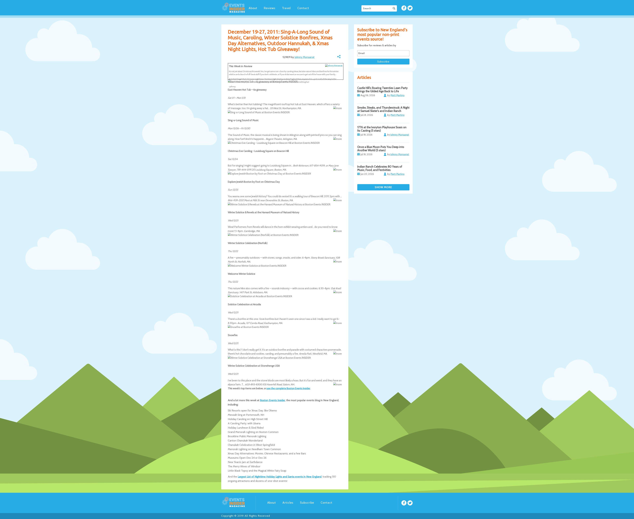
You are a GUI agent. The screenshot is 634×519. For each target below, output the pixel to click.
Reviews (269, 8)
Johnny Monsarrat (305, 57)
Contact (303, 8)
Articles (287, 502)
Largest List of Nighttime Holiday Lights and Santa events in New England (279, 476)
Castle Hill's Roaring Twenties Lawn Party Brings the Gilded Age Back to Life (382, 89)
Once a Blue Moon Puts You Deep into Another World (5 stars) (380, 148)
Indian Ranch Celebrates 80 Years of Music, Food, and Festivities (379, 168)
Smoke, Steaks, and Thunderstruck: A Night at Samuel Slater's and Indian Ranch (383, 109)
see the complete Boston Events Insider (288, 388)
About (253, 8)
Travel (286, 8)
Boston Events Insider (272, 400)
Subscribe (307, 502)
